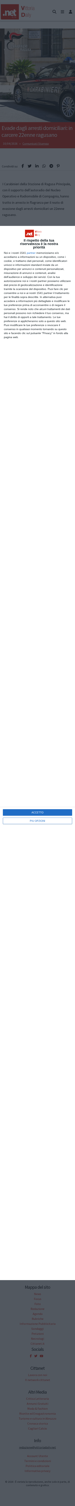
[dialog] (37, 753)
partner (31, 253)
